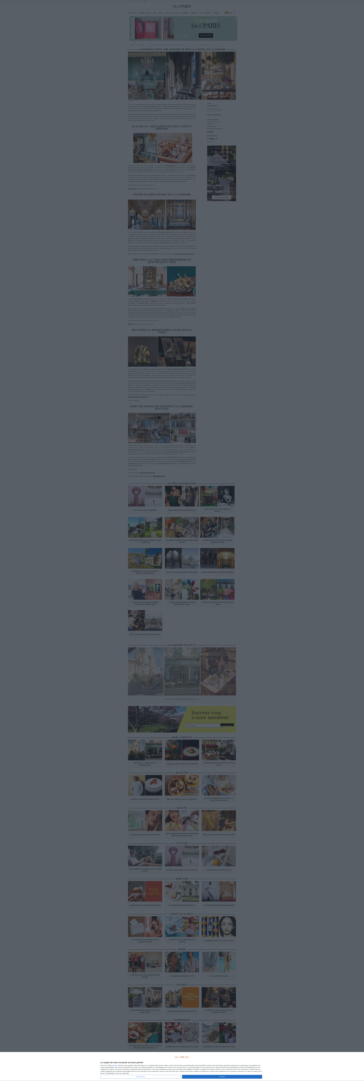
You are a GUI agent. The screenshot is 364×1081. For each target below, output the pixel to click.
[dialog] (182, 1066)
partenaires (114, 1065)
